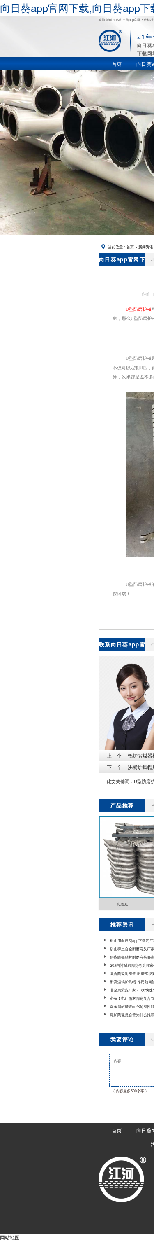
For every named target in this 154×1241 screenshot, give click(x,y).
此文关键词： (120, 781)
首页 (130, 247)
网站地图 (10, 1237)
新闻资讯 (145, 247)
